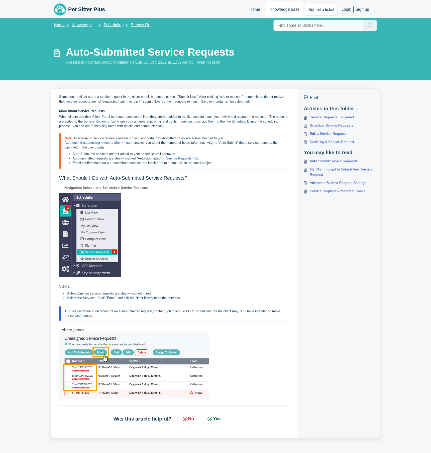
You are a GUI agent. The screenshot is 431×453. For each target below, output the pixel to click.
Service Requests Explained (332, 117)
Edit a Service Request (328, 134)
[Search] (370, 25)
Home (254, 9)
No (191, 418)
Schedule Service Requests (331, 125)
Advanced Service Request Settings (338, 183)
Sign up (362, 9)
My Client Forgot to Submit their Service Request (341, 171)
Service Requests (146, 25)
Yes (217, 418)
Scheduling (114, 25)
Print (314, 97)
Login (346, 9)
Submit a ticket (321, 9)
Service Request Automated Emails (337, 191)
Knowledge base (285, 9)
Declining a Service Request (332, 142)
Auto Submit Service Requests (334, 161)
